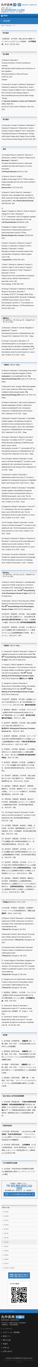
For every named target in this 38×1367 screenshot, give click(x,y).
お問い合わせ (7, 1351)
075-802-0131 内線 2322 (15, 10)
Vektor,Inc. (32, 1360)
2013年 (6, 1238)
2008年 (6, 1259)
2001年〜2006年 (9, 1268)
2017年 (6, 1220)
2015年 (6, 1229)
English (5, 1344)
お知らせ (6, 1347)
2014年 (6, 1233)
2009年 (6, 1255)
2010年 (6, 1251)
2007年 (6, 1263)
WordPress (13, 1360)
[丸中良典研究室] (19, 3)
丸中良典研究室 (16, 1358)
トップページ (7, 1329)
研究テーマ (7, 1336)
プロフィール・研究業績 (11, 1332)
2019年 (6, 1212)
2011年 (6, 1246)
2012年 (6, 1242)
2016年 (6, 1225)
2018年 (6, 1216)
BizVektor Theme (22, 1360)
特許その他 (5, 1207)
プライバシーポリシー (9, 1311)
